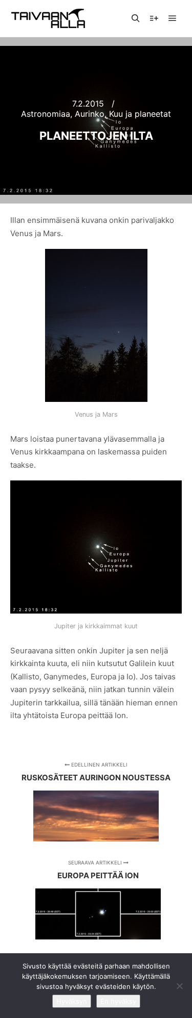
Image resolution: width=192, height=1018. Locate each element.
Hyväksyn (71, 1001)
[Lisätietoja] (154, 18)
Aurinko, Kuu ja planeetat (123, 114)
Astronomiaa (45, 114)
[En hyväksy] (179, 986)
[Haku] (135, 18)
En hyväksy (118, 1001)
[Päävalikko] (172, 18)
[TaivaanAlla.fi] (48, 18)
